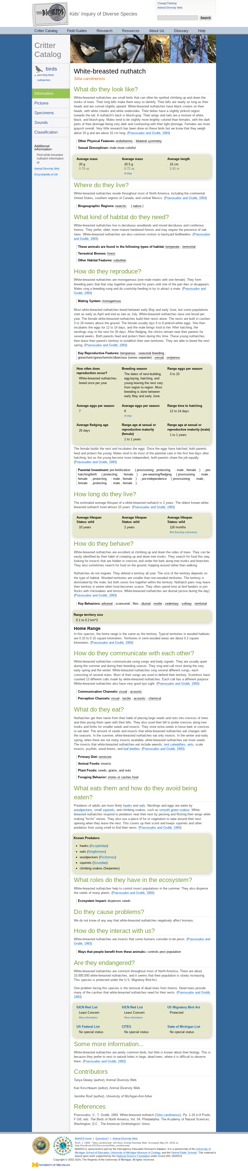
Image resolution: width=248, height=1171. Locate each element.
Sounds (41, 122)
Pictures (41, 103)
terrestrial (188, 247)
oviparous (173, 357)
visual (123, 691)
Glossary (181, 31)
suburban (119, 260)
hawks (127, 805)
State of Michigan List (183, 1026)
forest (111, 253)
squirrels (109, 810)
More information (88, 1017)
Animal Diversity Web (169, 7)
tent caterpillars (175, 744)
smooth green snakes (174, 810)
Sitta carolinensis (168, 1115)
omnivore (105, 757)
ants (190, 744)
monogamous (111, 301)
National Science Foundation (133, 1156)
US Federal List (88, 1026)
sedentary (172, 603)
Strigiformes (96, 851)
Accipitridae (99, 846)
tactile (126, 698)
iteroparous (128, 353)
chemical (154, 698)
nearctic (120, 206)
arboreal (107, 603)
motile (158, 603)
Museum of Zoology (148, 1152)
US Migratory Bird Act (183, 1007)
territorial (201, 603)
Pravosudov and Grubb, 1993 (148, 133)
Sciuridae (100, 863)
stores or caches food (123, 777)
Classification (46, 132)
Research (104, 31)
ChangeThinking (167, 3)
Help (201, 31)
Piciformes (107, 857)
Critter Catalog (45, 31)
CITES (126, 1026)
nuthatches (43, 80)
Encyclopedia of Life (46, 174)
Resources (131, 31)
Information (44, 93)
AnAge (128, 173)
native (137, 206)
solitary (187, 603)
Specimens (44, 113)
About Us (156, 31)
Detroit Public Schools (184, 1152)
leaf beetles (132, 749)
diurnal (146, 603)
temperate (172, 247)
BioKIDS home (83, 1138)
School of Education (97, 1152)
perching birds (45, 74)
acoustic (136, 691)
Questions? (102, 1138)
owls (142, 805)
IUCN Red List (87, 1007)
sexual (159, 357)
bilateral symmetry (149, 141)
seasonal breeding (151, 353)
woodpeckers (83, 810)
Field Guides (77, 31)
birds (51, 69)
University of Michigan (124, 1152)
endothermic (124, 141)
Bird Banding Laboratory (183, 532)
